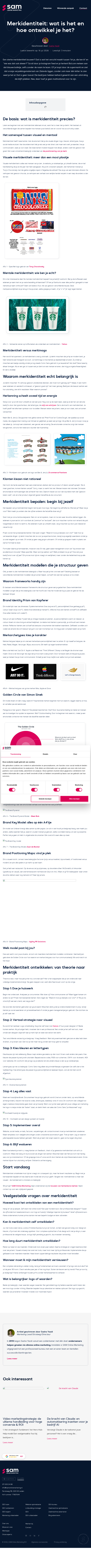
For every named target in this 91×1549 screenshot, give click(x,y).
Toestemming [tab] (15, 754)
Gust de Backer (33, 847)
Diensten (47, 8)
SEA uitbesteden (31, 1515)
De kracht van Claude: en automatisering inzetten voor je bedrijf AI (67, 1422)
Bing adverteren (54, 1515)
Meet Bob (35, 816)
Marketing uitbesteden (10, 1515)
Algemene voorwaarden (39, 1542)
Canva (55, 1026)
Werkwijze (5, 1531)
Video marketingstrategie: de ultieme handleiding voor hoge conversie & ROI (22, 1422)
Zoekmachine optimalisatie (58, 1508)
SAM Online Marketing (21, 1186)
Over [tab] (75, 754)
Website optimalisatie (33, 1504)
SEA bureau (52, 1504)
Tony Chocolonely (36, 266)
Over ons (5, 1523)
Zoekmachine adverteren (57, 1512)
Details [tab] (45, 754)
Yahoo (64, 344)
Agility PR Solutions (37, 941)
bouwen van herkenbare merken (64, 1186)
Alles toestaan (74, 799)
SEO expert (6, 1512)
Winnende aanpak (65, 8)
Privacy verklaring (60, 1542)
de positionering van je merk (55, 151)
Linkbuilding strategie (33, 1508)
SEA (27, 1512)
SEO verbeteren (8, 1508)
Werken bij (29, 1524)
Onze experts (7, 1534)
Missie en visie (7, 1527)
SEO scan (5, 1504)
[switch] (34, 790)
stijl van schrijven (49, 405)
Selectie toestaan (45, 799)
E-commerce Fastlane (58, 472)
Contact (83, 8)
